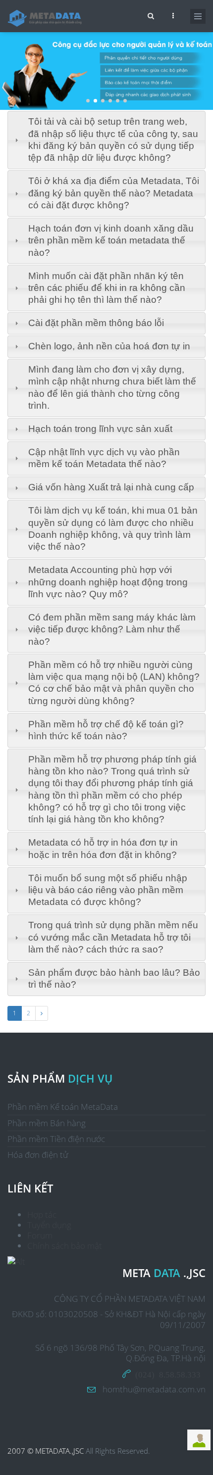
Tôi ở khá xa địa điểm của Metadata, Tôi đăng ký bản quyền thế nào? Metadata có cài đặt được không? (113, 193)
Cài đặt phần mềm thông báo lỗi (96, 323)
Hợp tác (41, 1214)
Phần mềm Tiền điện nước (56, 1138)
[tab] (106, 140)
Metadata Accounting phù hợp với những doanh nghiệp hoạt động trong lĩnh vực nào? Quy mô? (108, 582)
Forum (40, 1235)
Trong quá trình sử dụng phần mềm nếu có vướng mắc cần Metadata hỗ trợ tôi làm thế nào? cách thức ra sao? (113, 937)
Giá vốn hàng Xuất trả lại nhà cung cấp (111, 487)
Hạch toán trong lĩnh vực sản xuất (100, 429)
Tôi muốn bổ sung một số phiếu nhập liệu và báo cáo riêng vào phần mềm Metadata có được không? (107, 890)
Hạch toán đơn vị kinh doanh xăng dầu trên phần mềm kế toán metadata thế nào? (111, 240)
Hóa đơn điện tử (37, 1154)
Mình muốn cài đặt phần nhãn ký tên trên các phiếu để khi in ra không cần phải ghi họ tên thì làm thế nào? (106, 288)
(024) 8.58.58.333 (168, 1374)
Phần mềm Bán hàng (46, 1123)
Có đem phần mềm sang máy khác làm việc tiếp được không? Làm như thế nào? (112, 629)
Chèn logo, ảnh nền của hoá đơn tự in (109, 346)
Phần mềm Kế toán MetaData (62, 1106)
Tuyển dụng (49, 1225)
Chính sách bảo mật (64, 1245)
